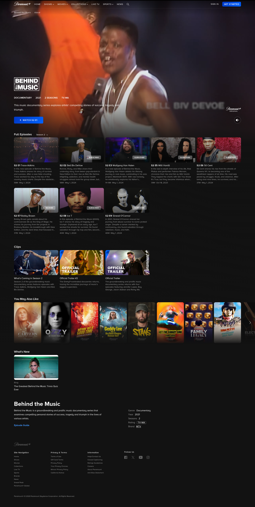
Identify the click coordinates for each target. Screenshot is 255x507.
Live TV (95, 4)
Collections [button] (79, 4)
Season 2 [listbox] (40, 135)
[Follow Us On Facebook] (125, 457)
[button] (36, 270)
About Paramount (95, 470)
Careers (91, 466)
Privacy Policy (56, 463)
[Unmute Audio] (237, 120)
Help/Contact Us (94, 457)
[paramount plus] (22, 4)
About (37, 13)
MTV (138, 426)
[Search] (128, 4)
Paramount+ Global (22, 486)
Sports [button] (107, 4)
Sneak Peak (18, 483)
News (120, 4)
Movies (17, 463)
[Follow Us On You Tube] (141, 457)
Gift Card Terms (57, 460)
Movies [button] (62, 4)
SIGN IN (215, 4)
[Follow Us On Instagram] (148, 457)
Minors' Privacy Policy (59, 470)
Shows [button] (48, 4)
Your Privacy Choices (59, 466)
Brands (17, 476)
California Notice (57, 473)
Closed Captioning (95, 460)
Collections (18, 466)
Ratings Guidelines (95, 463)
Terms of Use (56, 457)
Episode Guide (21, 425)
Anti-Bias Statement (96, 473)
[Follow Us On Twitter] (133, 457)
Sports (16, 473)
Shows (16, 460)
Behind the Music (22, 13)
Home (37, 4)
